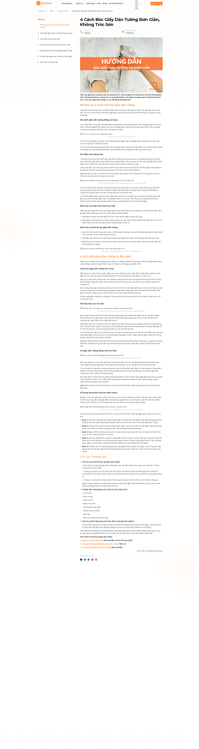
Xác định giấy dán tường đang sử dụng (56, 33)
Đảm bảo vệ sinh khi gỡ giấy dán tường (56, 51)
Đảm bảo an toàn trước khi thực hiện (55, 45)
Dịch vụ (79, 3)
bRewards (91, 3)
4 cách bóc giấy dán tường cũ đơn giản (56, 56)
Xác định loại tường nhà (50, 39)
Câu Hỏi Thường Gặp (49, 62)
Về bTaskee (67, 3)
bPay (99, 3)
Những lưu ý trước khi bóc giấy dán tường (55, 26)
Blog (105, 3)
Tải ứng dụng (156, 3)
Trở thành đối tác (115, 3)
